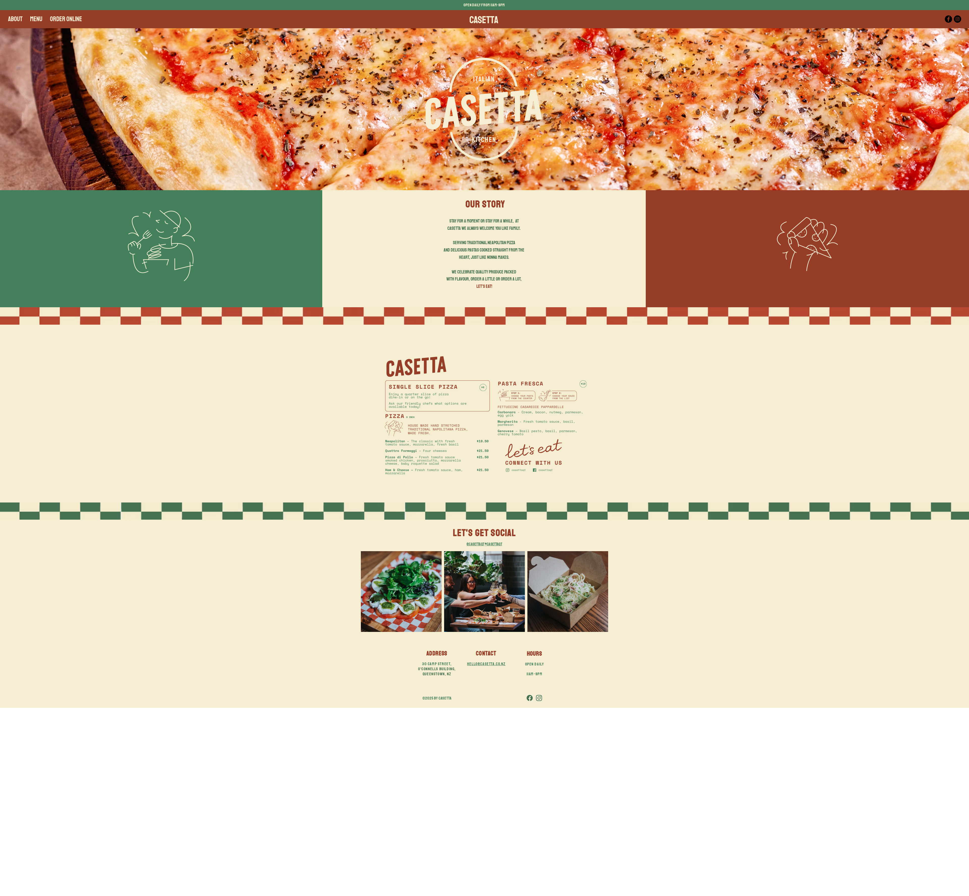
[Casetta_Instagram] (539, 698)
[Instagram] (957, 19)
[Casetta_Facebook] (529, 698)
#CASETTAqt (493, 544)
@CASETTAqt (475, 544)
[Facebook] (948, 19)
